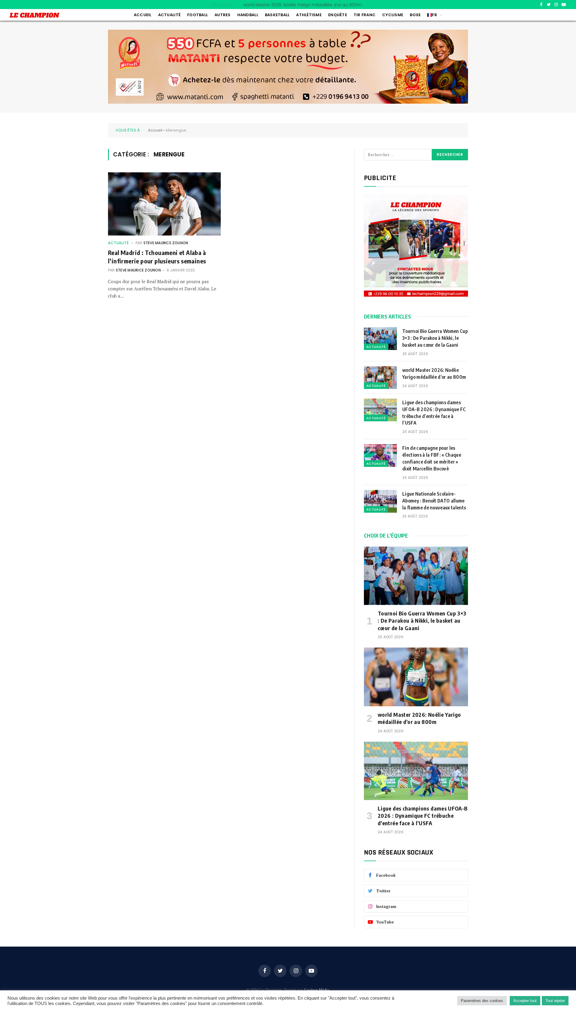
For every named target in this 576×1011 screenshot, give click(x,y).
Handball (247, 15)
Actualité (169, 15)
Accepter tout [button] (525, 1000)
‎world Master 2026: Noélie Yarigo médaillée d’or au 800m (302, 4)
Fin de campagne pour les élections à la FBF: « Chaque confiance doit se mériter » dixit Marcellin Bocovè (431, 458)
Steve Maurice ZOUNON (165, 242)
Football (197, 15)
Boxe (415, 15)
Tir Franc (365, 15)
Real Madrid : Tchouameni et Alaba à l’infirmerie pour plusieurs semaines (157, 256)
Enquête (337, 15)
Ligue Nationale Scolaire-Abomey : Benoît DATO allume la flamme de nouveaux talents (434, 501)
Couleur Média (316, 990)
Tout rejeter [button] (555, 1000)
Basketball (277, 15)
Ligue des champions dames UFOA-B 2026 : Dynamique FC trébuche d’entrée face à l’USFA (434, 412)
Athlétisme (309, 15)
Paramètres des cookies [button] (482, 1000)
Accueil (143, 15)
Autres (222, 15)
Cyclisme (392, 15)
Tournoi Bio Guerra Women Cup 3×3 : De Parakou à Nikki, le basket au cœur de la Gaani (435, 338)
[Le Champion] (34, 15)
